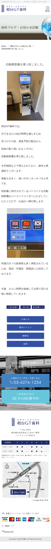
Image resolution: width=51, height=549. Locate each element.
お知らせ (25, 319)
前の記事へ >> (38, 307)
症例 (25, 343)
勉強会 (25, 335)
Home (3, 46)
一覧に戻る (26, 307)
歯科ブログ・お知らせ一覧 (20, 46)
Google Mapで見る (41, 500)
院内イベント (25, 327)
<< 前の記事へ (13, 307)
